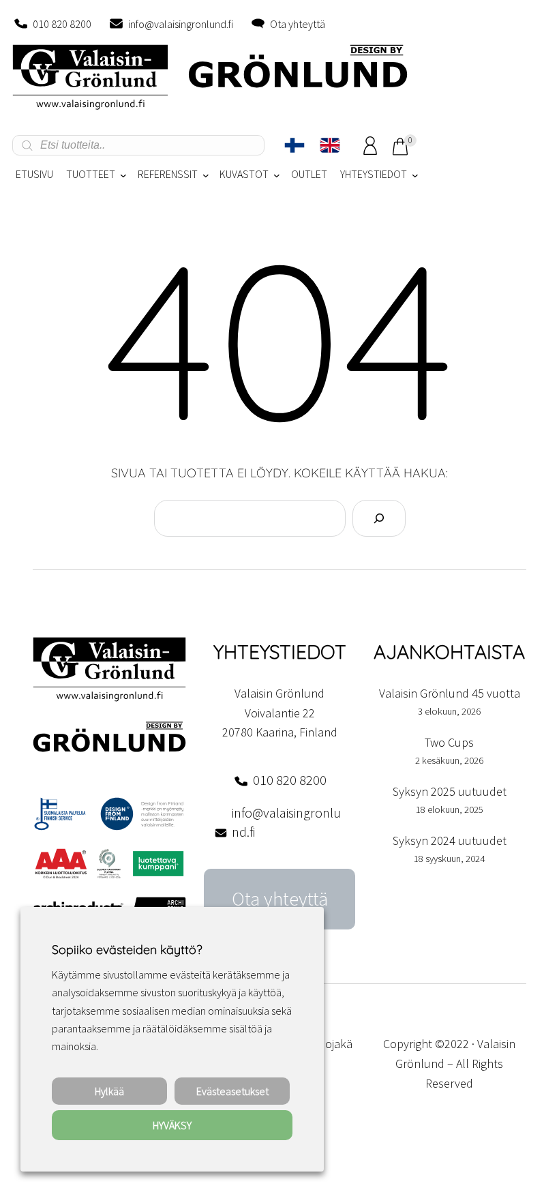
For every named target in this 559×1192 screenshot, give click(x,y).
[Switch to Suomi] (294, 145)
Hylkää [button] (109, 1091)
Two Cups (449, 742)
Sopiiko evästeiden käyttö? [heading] (127, 949)
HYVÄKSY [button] (172, 1125)
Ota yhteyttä (297, 24)
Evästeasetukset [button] (232, 1091)
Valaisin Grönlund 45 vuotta (449, 693)
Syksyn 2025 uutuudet (450, 791)
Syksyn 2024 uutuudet (450, 840)
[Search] (379, 518)
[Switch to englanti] (330, 145)
